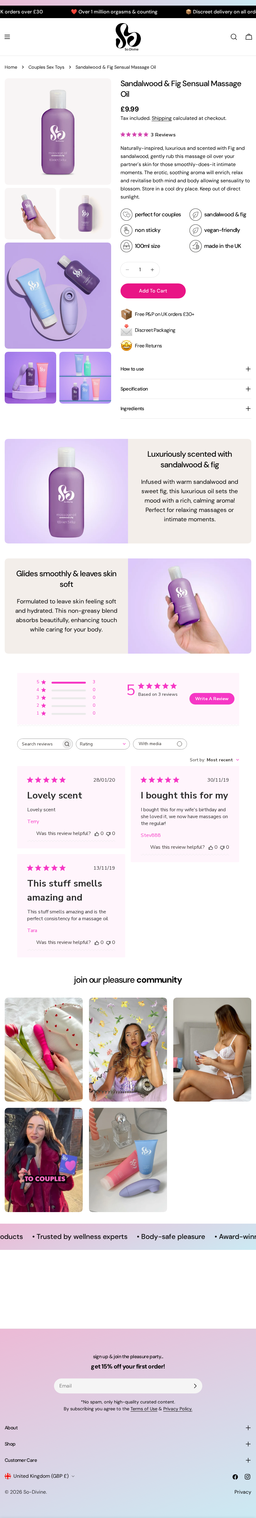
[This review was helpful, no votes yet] (97, 833)
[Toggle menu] (7, 37)
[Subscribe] (195, 1386)
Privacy (242, 1492)
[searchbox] (39, 744)
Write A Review (212, 699)
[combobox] (103, 744)
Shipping (162, 118)
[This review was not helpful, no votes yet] (108, 833)
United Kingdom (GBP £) (41, 1476)
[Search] (234, 37)
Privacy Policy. (177, 1409)
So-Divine (34, 1492)
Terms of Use (143, 1409)
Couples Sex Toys (46, 67)
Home (11, 67)
